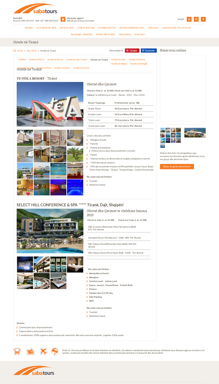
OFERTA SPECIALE (86, 27)
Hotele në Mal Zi (36, 59)
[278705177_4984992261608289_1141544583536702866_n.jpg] (75, 154)
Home (20, 50)
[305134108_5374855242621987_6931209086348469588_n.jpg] (58, 138)
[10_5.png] (162, 140)
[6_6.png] (162, 135)
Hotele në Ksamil (62, 68)
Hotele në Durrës (55, 59)
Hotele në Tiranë (99, 59)
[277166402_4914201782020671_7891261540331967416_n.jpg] (25, 187)
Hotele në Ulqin (118, 59)
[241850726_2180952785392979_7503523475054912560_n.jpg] (58, 264)
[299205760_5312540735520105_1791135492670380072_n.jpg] (42, 138)
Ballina (29, 27)
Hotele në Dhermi (137, 59)
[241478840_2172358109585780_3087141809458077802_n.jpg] (75, 264)
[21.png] (162, 145)
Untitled (22, 59)
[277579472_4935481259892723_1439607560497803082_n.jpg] (58, 154)
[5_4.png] (178, 130)
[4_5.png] (173, 130)
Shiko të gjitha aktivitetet (177, 166)
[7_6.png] (168, 135)
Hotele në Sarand (81, 68)
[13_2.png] (173, 140)
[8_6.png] (173, 135)
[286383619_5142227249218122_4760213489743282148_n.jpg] (58, 171)
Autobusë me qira (46, 27)
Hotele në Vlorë (44, 68)
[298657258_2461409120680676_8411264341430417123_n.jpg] (42, 281)
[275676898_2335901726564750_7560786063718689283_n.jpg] (25, 264)
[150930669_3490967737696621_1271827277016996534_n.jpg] (58, 281)
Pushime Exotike (107, 27)
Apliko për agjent (106, 34)
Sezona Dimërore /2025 (131, 27)
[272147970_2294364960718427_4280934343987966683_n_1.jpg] (42, 264)
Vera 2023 (32, 50)
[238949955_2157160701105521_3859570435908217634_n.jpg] (25, 281)
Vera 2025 (153, 27)
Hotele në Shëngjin (138, 63)
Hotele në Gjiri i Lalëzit (77, 59)
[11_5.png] (168, 140)
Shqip (181, 19)
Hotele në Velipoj (119, 63)
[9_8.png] (178, 135)
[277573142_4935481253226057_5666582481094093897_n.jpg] (42, 154)
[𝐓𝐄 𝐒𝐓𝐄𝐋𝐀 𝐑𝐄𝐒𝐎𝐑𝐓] (50, 104)
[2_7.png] (162, 130)
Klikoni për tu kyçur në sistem (80, 20)
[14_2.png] (178, 140)
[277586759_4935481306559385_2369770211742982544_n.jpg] (25, 171)
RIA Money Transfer (82, 34)
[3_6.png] (168, 130)
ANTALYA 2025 (67, 27)
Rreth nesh (125, 34)
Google (133, 50)
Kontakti (140, 34)
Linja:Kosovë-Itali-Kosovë (176, 27)
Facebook (149, 50)
